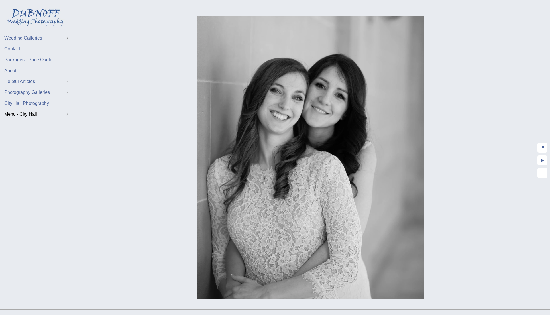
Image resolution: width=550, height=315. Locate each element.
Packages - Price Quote (28, 59)
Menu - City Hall (20, 114)
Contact (12, 48)
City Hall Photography (26, 103)
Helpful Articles (19, 81)
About (10, 70)
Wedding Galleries (23, 38)
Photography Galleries (27, 92)
